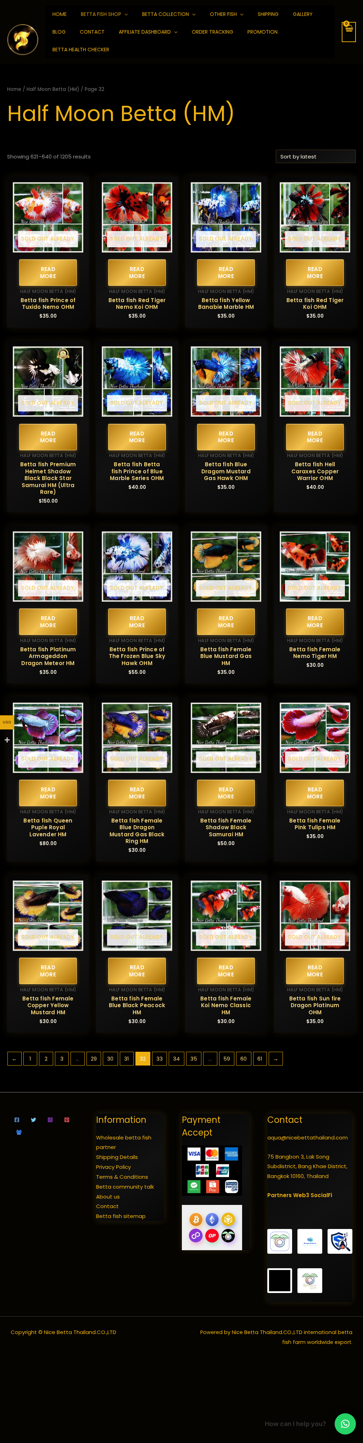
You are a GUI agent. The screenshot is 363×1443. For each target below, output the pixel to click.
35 (193, 1058)
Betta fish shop (101, 14)
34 (176, 1058)
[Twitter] (33, 1120)
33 (159, 1058)
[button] (345, 1424)
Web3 (301, 1195)
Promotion (262, 31)
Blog (59, 31)
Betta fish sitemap (121, 1216)
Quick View (48, 246)
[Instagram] (50, 1120)
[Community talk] (19, 1132)
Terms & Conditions (122, 1177)
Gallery (303, 14)
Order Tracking (212, 31)
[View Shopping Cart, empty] (349, 32)
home (59, 14)
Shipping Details (117, 1157)
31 (126, 1058)
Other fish (223, 14)
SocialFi (321, 1195)
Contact (92, 31)
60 (243, 1058)
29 (94, 1058)
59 (226, 1058)
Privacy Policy (113, 1167)
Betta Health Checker (80, 49)
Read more (48, 272)
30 (110, 1058)
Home (14, 89)
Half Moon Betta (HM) (53, 89)
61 (259, 1058)
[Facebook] (17, 1120)
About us (108, 1196)
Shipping (268, 14)
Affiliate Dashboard (145, 31)
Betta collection (165, 14)
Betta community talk (125, 1186)
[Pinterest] (67, 1120)
